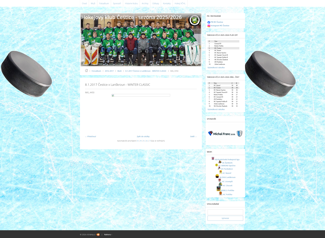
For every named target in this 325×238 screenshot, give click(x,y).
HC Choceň (227, 185)
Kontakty (167, 3)
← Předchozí (90, 136)
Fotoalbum (104, 3)
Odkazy (155, 3)
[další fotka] (193, 113)
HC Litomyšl (227, 181)
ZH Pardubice (227, 169)
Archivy (145, 3)
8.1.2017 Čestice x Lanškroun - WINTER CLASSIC (145, 71)
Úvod (84, 3)
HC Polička (227, 194)
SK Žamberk (227, 163)
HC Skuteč (226, 173)
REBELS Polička (227, 190)
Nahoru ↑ (108, 234)
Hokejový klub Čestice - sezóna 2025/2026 (131, 17)
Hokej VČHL (180, 3)
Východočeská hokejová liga (227, 159)
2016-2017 (109, 71)
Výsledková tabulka (216, 67)
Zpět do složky (143, 136)
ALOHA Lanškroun (227, 177)
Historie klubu (131, 3)
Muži (93, 3)
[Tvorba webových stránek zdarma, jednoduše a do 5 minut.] (98, 234)
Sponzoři (117, 3)
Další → (193, 136)
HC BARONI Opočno (226, 165)
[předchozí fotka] (89, 113)
